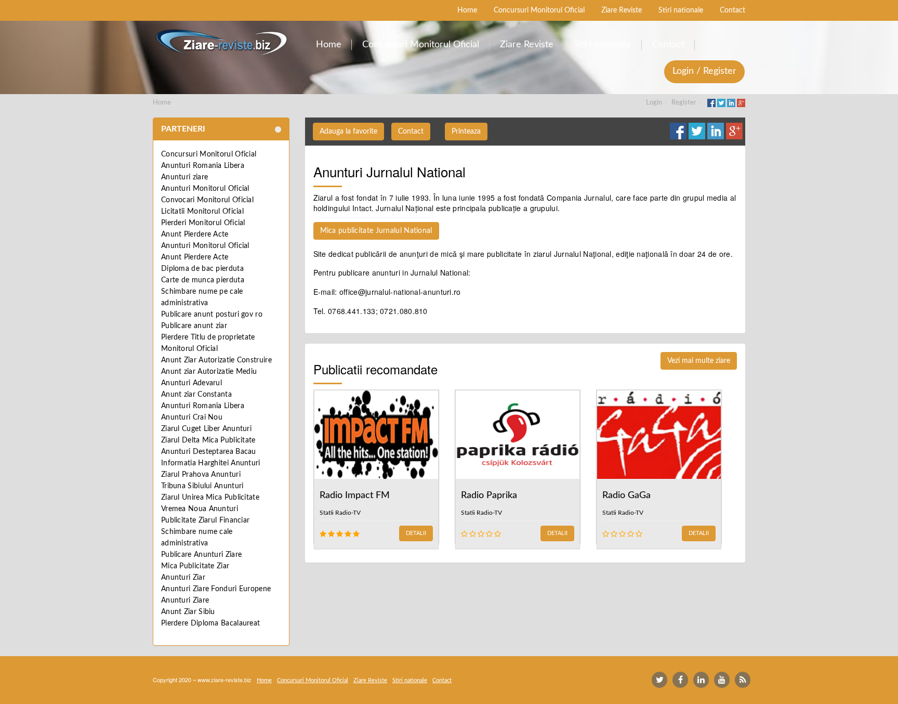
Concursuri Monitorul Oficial (208, 154)
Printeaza (466, 131)
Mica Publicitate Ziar (195, 566)
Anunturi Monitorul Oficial (205, 188)
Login (654, 102)
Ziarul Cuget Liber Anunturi (206, 429)
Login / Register (704, 71)
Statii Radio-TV (340, 513)
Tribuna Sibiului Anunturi (202, 486)
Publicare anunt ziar (194, 326)
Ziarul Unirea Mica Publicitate (210, 497)
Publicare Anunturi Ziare (201, 554)
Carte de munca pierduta (202, 280)
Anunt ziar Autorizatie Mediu (209, 371)
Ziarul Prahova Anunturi (201, 474)
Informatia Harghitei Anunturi (210, 463)
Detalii (416, 533)
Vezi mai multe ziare (698, 360)
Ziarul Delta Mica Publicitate (208, 440)
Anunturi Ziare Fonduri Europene (216, 589)
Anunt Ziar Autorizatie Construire (216, 360)
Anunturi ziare (184, 177)
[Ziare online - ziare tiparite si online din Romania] (221, 42)
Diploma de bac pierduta (202, 268)
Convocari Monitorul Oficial (207, 200)
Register (683, 102)
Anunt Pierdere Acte (195, 234)
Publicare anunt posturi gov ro (211, 314)
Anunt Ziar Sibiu (188, 612)
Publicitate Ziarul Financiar (205, 520)
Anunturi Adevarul (191, 383)
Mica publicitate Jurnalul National (376, 230)
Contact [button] (411, 131)
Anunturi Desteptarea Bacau (208, 451)
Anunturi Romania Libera (202, 166)
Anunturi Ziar (183, 577)
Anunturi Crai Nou (191, 417)
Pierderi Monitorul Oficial (203, 223)
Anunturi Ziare (185, 600)
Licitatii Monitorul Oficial (202, 211)
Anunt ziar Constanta (196, 394)
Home (162, 102)
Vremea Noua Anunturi (199, 509)
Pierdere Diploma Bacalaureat (210, 623)
